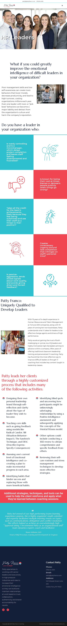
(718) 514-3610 (39, 1)
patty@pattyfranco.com (28, 1)
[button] (4, 525)
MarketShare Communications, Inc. (55, 624)
